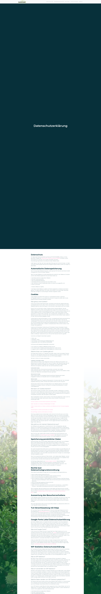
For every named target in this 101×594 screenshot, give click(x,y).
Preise (80, 1)
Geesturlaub (49, 1)
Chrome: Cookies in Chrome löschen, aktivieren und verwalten (43, 401)
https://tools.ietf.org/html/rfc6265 (47, 434)
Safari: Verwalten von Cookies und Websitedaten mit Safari (43, 403)
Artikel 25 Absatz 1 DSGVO (44, 511)
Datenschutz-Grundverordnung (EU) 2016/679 (50, 258)
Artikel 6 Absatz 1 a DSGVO (51, 461)
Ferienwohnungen (59, 1)
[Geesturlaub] (22, 1)
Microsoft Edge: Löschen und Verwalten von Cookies (41, 411)
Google (54, 532)
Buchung (67, 1)
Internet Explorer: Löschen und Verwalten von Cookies (42, 409)
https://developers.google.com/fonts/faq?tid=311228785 (45, 543)
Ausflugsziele (74, 1)
